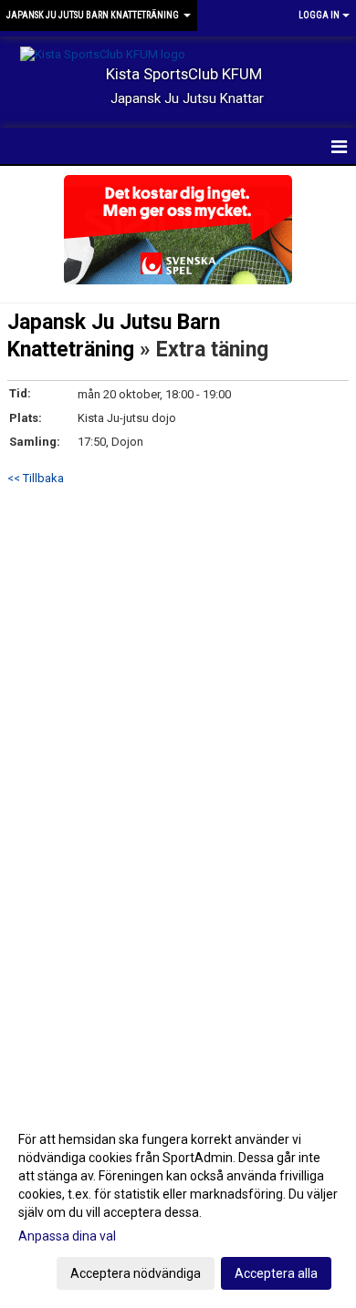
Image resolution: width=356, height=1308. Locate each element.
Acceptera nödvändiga (135, 1273)
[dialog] (178, 1205)
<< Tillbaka (35, 478)
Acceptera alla (276, 1273)
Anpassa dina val (67, 1236)
